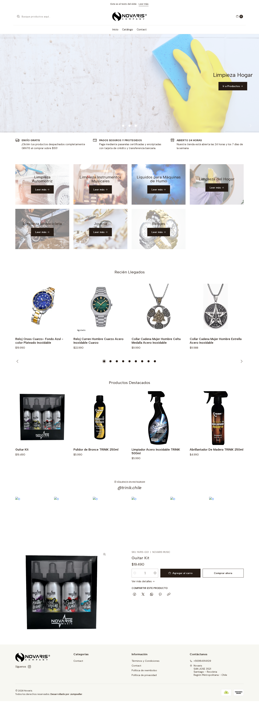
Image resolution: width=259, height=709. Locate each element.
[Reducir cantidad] (135, 573)
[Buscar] (18, 16)
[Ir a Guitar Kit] (42, 418)
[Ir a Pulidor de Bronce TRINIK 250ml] (100, 418)
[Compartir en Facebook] (134, 594)
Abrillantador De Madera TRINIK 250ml (216, 449)
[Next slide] (250, 126)
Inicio (115, 29)
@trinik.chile (129, 487)
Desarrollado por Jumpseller (66, 694)
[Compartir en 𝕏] (143, 594)
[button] (123, 126)
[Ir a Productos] (129, 83)
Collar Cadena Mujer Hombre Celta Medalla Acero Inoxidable (156, 340)
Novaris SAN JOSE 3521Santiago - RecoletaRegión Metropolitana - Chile (210, 670)
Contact (142, 29)
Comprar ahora (223, 573)
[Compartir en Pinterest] (160, 594)
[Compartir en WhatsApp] (152, 594)
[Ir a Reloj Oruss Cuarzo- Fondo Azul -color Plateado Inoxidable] (42, 307)
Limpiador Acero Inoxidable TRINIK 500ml (156, 451)
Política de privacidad (144, 675)
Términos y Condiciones (145, 660)
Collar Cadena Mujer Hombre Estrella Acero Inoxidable (216, 340)
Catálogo (127, 29)
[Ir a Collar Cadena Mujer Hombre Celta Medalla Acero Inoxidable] (159, 307)
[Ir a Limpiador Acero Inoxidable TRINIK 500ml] (159, 418)
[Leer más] (42, 184)
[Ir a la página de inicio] (129, 16)
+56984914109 (202, 660)
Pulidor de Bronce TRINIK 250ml (95, 449)
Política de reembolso (144, 670)
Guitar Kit (22, 449)
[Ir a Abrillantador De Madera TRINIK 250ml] (217, 418)
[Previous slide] (9, 126)
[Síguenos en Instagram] (29, 666)
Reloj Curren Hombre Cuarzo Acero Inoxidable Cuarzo (98, 340)
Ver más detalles (142, 581)
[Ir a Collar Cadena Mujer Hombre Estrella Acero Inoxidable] (217, 307)
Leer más (144, 3)
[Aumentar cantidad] (155, 573)
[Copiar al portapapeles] (169, 594)
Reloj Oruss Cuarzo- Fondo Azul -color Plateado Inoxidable (39, 340)
